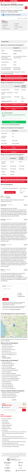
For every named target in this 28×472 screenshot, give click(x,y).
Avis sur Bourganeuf (19, 27)
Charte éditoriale (16, 453)
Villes (4, 3)
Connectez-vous (21, 296)
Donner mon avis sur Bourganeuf (14, 76)
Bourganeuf (13, 3)
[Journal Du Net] (7, 465)
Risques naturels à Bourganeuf (9, 368)
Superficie (17, 23)
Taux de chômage (5, 101)
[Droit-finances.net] (20, 465)
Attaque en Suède (6, 426)
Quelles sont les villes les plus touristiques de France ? (14, 151)
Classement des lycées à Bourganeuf (10, 380)
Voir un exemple (22, 407)
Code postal (5, 23)
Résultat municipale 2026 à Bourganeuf (11, 392)
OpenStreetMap (20, 337)
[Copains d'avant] (7, 468)
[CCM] (20, 462)
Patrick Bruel (5, 420)
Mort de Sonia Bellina (7, 418)
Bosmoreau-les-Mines (13, 11)
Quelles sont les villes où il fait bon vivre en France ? (14, 147)
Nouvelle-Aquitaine (17, 50)
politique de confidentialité (15, 309)
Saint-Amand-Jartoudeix (7, 353)
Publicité (21, 453)
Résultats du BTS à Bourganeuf (9, 397)
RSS (10, 454)
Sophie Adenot (5, 422)
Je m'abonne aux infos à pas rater (13, 14)
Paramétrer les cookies (5, 455)
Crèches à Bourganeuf (7, 383)
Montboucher (4, 11)
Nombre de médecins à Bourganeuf (10, 370)
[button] (14, 325)
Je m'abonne (13, 122)
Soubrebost (4, 351)
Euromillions (5, 430)
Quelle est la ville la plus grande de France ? (15, 178)
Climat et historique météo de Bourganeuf (11, 375)
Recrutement (14, 454)
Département (5, 25)
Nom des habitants (6, 28)
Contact (24, 453)
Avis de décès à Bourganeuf (8, 363)
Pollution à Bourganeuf (7, 367)
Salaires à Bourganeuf (7, 362)
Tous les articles (6, 454)
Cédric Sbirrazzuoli (6, 423)
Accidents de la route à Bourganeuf (9, 376)
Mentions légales (18, 455)
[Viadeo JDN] (20, 468)
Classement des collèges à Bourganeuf (10, 378)
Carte (16, 28)
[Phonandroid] (20, 470)
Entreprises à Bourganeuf (7, 386)
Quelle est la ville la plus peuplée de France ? (15, 108)
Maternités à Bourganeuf (7, 385)
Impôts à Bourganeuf (6, 371)
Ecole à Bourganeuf (6, 381)
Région (4, 27)
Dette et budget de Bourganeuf (9, 373)
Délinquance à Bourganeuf (8, 365)
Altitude (16, 25)
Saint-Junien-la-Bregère (7, 354)
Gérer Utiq (12, 455)
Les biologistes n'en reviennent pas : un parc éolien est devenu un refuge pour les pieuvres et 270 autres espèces (14, 433)
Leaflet (11, 337)
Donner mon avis (10, 192)
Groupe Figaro (24, 455)
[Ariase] (7, 470)
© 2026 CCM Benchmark (14, 457)
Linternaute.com (6, 407)
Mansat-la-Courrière (17, 10)
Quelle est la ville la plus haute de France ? (14, 181)
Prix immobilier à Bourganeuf (8, 388)
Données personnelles (21, 454)
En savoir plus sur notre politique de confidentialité (11, 124)
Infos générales (5, 41)
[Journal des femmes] (7, 463)
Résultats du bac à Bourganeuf (8, 394)
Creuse (8, 3)
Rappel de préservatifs (7, 425)
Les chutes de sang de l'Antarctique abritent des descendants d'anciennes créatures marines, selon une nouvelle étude (14, 438)
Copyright (14, 399)
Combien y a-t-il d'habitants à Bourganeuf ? (15, 104)
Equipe (11, 453)
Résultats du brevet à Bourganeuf (9, 395)
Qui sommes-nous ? (5, 453)
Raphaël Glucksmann (7, 428)
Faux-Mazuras (9, 10)
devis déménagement (8, 73)
